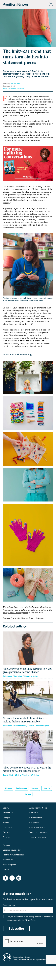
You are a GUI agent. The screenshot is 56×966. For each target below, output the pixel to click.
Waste (28, 794)
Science (6, 822)
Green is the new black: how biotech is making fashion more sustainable (25, 720)
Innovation (18, 676)
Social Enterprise (42, 726)
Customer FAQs (36, 817)
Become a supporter (11, 850)
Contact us (33, 813)
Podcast (6, 837)
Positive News (15, 83)
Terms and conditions (38, 832)
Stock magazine (9, 864)
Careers (6, 869)
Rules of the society (37, 837)
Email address (9, 905)
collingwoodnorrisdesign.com (15, 612)
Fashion (34, 788)
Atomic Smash (24, 957)
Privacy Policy (30, 920)
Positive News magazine (13, 855)
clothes (8, 788)
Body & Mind (8, 775)
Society (35, 676)
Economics (7, 827)
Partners (6, 845)
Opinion (6, 832)
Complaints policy (37, 827)
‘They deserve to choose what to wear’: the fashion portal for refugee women (27, 769)
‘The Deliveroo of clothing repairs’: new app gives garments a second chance (27, 670)
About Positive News (38, 808)
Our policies (34, 822)
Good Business (20, 726)
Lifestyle (21, 89)
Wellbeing (35, 775)
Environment (12, 89)
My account (8, 859)
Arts (4, 89)
